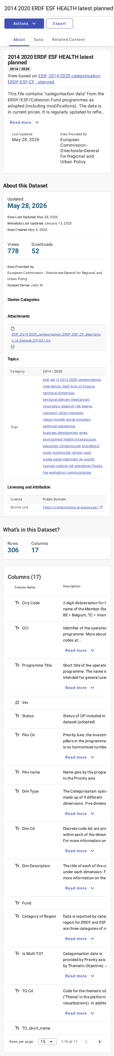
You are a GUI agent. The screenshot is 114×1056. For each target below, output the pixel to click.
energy (87, 406)
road (87, 453)
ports (47, 453)
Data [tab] (38, 39)
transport (50, 413)
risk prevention (79, 466)
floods (97, 466)
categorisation (89, 380)
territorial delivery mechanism (66, 400)
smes (83, 433)
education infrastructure (62, 446)
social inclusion (78, 419)
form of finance (82, 386)
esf (52, 380)
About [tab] (19, 39)
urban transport (71, 413)
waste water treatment (60, 459)
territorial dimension (58, 393)
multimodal (61, 453)
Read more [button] (21, 122)
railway (77, 453)
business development (60, 433)
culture (61, 466)
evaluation (57, 472)
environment (53, 439)
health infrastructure (79, 439)
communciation (79, 472)
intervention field (56, 386)
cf (57, 380)
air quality (87, 459)
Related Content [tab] (68, 39)
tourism (49, 466)
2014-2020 (68, 380)
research (67, 406)
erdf (46, 380)
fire (45, 472)
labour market (54, 419)
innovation (51, 406)
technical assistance (59, 426)
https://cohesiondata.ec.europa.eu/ (70, 507)
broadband (90, 446)
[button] (25, 23)
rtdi (78, 406)
